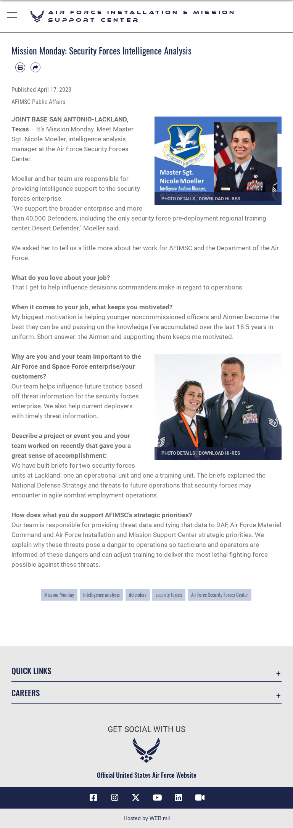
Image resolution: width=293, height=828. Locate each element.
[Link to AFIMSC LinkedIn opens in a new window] (178, 797)
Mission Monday (59, 594)
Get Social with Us (146, 729)
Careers (25, 693)
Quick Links (31, 670)
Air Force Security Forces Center (219, 594)
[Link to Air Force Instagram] (114, 797)
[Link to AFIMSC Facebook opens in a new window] (93, 797)
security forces (169, 594)
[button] (12, 16)
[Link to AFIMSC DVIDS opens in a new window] (200, 797)
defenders (137, 594)
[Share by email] (35, 67)
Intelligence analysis (101, 594)
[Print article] (20, 67)
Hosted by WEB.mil (147, 818)
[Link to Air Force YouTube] (157, 797)
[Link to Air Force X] (136, 797)
